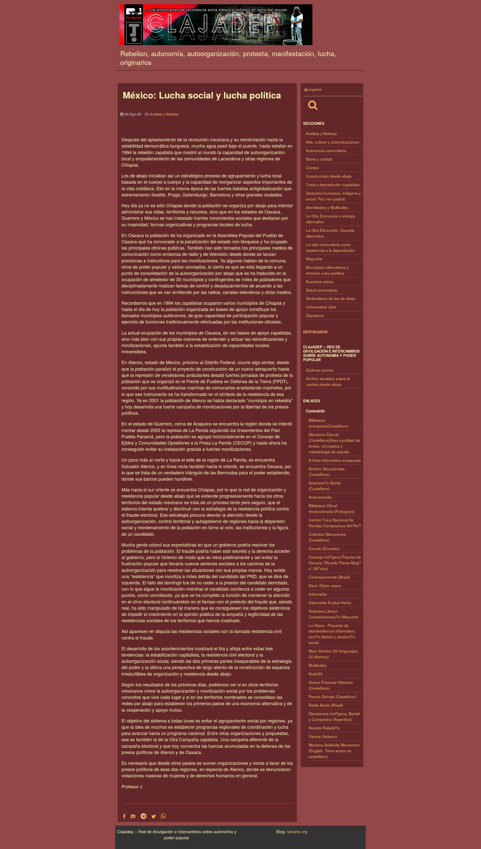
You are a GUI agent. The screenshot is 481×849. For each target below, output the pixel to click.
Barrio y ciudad (319, 159)
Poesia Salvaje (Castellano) (332, 696)
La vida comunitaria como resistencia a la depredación (330, 247)
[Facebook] (124, 816)
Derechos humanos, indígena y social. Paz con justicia (333, 195)
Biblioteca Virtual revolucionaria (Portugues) (332, 508)
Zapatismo (315, 315)
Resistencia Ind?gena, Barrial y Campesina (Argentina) (334, 716)
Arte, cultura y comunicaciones (332, 142)
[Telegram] (143, 816)
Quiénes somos (319, 370)
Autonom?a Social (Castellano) (324, 485)
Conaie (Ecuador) (324, 548)
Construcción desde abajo (329, 176)
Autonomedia (320, 497)
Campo (312, 167)
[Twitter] (153, 816)
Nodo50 (316, 673)
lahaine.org (297, 831)
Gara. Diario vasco (325, 585)
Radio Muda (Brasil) (326, 705)
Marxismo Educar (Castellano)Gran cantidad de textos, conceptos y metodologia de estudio (334, 443)
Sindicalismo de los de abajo (330, 298)
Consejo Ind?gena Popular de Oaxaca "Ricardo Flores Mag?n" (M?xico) (335, 562)
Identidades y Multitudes (327, 207)
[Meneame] (133, 816)
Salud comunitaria (321, 290)
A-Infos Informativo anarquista (335, 460)
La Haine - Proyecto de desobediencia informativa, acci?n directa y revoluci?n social (332, 633)
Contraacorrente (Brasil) (329, 577)
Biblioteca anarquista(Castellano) (328, 423)
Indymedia (318, 594)
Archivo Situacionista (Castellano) (327, 471)
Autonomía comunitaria (326, 150)
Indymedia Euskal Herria (330, 602)
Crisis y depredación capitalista (333, 184)
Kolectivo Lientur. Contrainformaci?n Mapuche (333, 613)
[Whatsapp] (163, 816)
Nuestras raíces (319, 281)
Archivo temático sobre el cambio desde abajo (328, 381)
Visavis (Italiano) (323, 736)
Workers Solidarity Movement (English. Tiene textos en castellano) (334, 750)
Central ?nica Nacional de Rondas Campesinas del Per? (335, 522)
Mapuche (314, 258)
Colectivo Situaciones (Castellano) (327, 537)
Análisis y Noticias (321, 133)
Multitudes (317, 665)
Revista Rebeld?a (324, 727)
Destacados (315, 331)
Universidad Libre (321, 306)
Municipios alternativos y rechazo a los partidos (327, 270)
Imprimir (315, 89)
